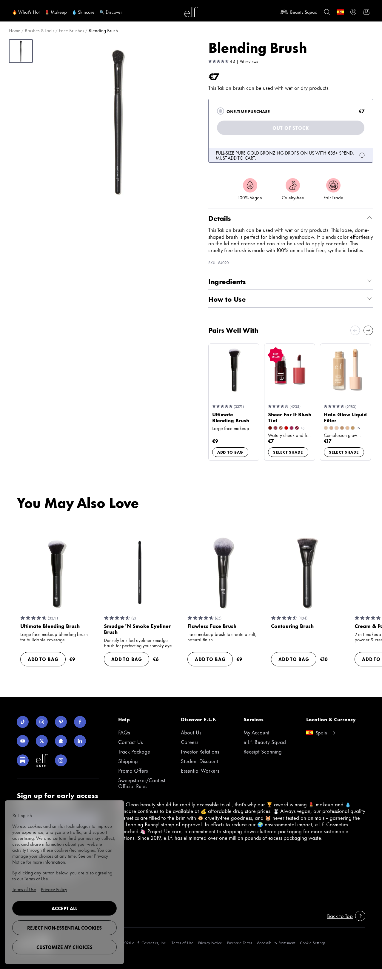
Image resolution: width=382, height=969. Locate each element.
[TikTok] (23, 722)
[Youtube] (23, 741)
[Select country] (340, 12)
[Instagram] (42, 722)
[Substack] (23, 760)
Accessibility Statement (276, 942)
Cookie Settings (312, 942)
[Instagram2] (61, 760)
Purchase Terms (239, 942)
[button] (118, 121)
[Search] (327, 12)
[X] (42, 741)
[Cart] (366, 12)
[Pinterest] (61, 722)
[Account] (353, 12)
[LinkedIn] (80, 741)
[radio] (220, 111)
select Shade (288, 452)
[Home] (191, 12)
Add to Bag (230, 452)
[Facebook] (80, 722)
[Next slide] (368, 330)
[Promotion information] (362, 155)
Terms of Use (182, 942)
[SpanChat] (61, 741)
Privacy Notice (210, 942)
